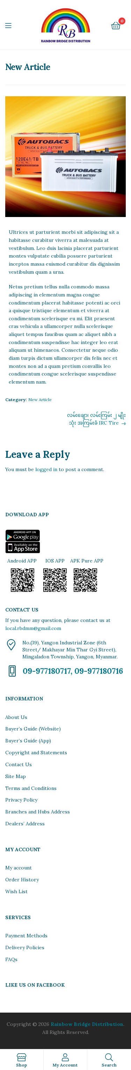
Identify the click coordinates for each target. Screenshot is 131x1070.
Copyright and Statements (36, 752)
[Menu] (12, 24)
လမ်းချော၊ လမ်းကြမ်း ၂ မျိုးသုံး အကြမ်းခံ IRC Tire (96, 418)
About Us (16, 717)
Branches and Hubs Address (37, 812)
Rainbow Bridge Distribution (87, 1024)
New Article (40, 399)
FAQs (11, 959)
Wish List (16, 891)
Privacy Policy (21, 800)
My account (18, 868)
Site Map (15, 776)
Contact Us (18, 764)
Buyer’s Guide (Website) (33, 729)
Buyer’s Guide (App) (28, 740)
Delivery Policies (24, 947)
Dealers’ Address (25, 823)
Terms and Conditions (31, 788)
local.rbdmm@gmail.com (33, 628)
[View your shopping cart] (116, 25)
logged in (46, 469)
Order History (22, 879)
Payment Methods (26, 935)
